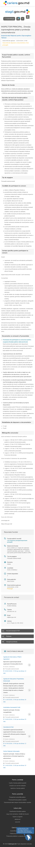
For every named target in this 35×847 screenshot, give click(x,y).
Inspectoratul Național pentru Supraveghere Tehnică (16, 37)
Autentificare (10, 19)
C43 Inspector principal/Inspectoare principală (17, 541)
